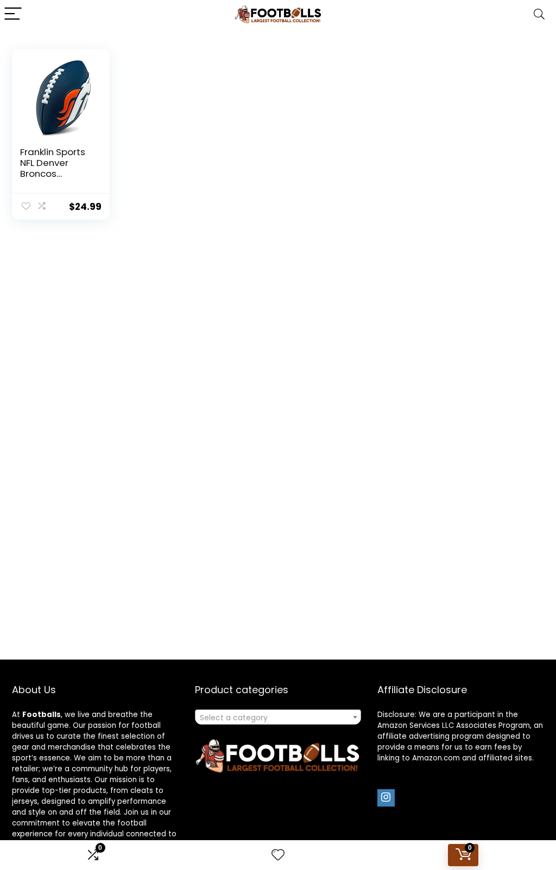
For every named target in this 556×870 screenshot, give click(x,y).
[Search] (539, 14)
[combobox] (278, 717)
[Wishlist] (278, 855)
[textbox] (278, 717)
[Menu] (13, 14)
